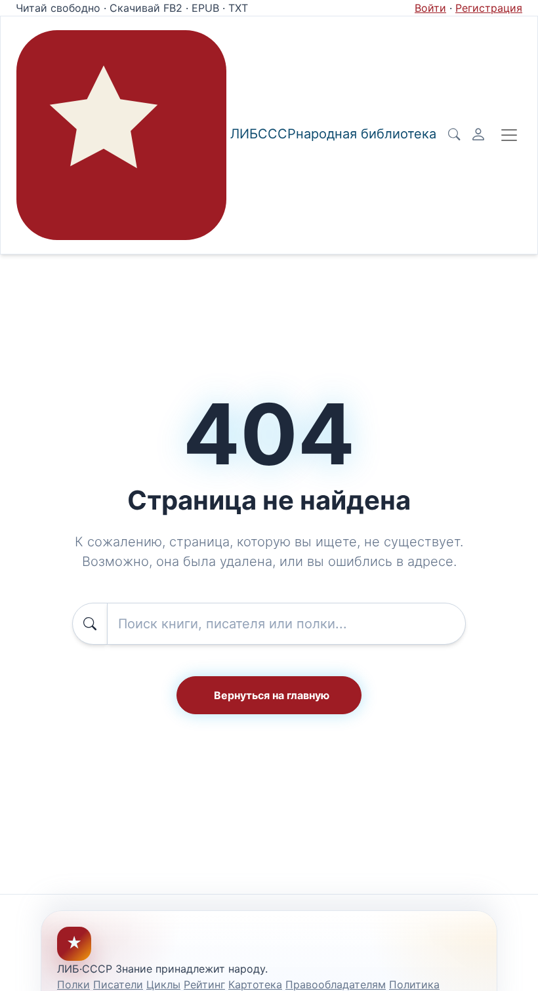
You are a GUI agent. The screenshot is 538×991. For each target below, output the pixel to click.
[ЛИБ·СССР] (121, 135)
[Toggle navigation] (509, 135)
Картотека (255, 984)
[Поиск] (454, 135)
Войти (430, 7)
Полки (73, 984)
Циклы (163, 984)
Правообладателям (335, 984)
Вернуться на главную (271, 695)
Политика (414, 984)
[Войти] (478, 135)
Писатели (118, 984)
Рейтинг (204, 984)
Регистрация (488, 7)
